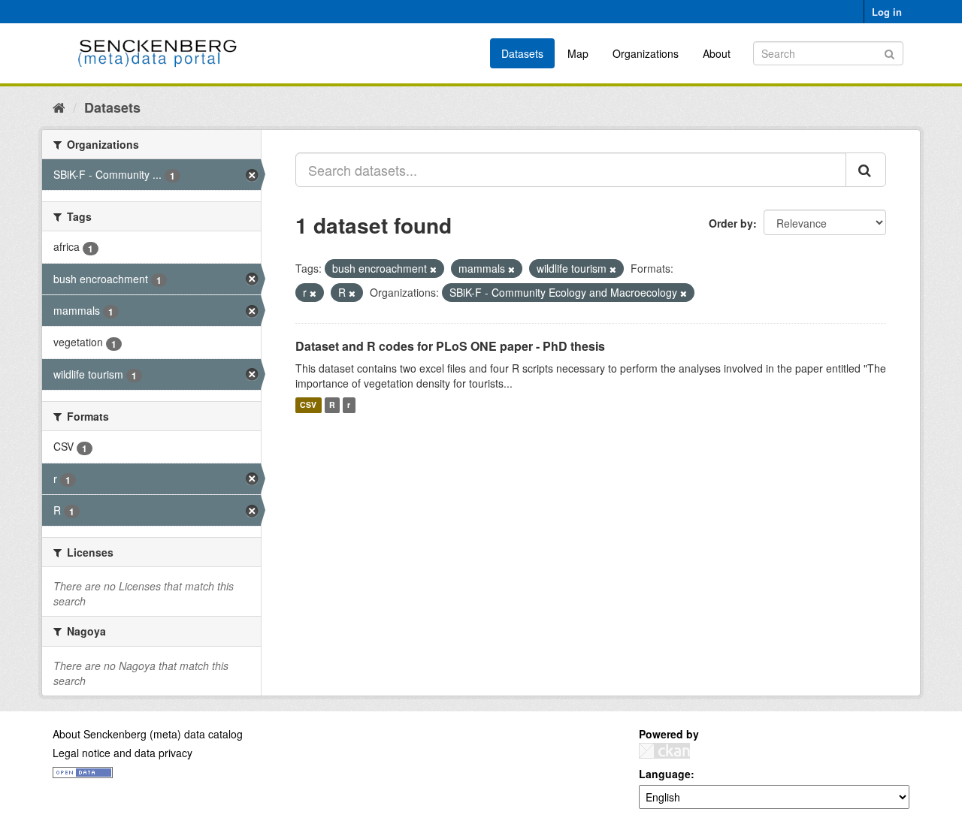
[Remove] (433, 269)
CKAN (664, 751)
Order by (731, 223)
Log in (887, 12)
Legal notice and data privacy (122, 752)
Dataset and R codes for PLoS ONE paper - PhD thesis (450, 346)
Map (577, 53)
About (717, 53)
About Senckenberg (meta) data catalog (148, 733)
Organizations (646, 53)
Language (665, 773)
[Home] (59, 106)
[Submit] (889, 52)
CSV (308, 405)
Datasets (522, 53)
